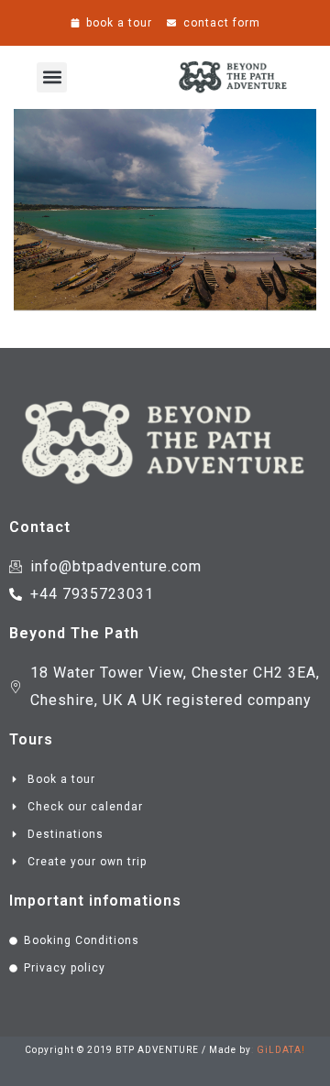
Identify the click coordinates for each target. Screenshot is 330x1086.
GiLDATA (279, 1050)
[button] (52, 77)
